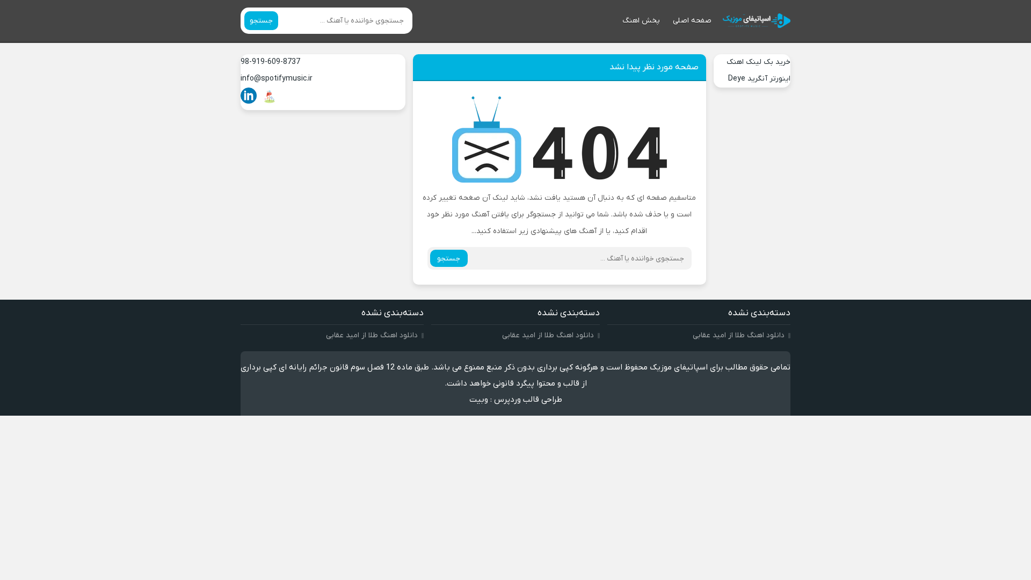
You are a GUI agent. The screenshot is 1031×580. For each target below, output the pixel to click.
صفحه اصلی (692, 21)
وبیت (478, 399)
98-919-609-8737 (270, 62)
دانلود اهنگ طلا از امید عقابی (739, 335)
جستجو (261, 20)
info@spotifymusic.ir (277, 79)
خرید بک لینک (768, 62)
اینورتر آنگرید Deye (759, 79)
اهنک (735, 62)
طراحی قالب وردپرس (528, 399)
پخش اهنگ (641, 21)
